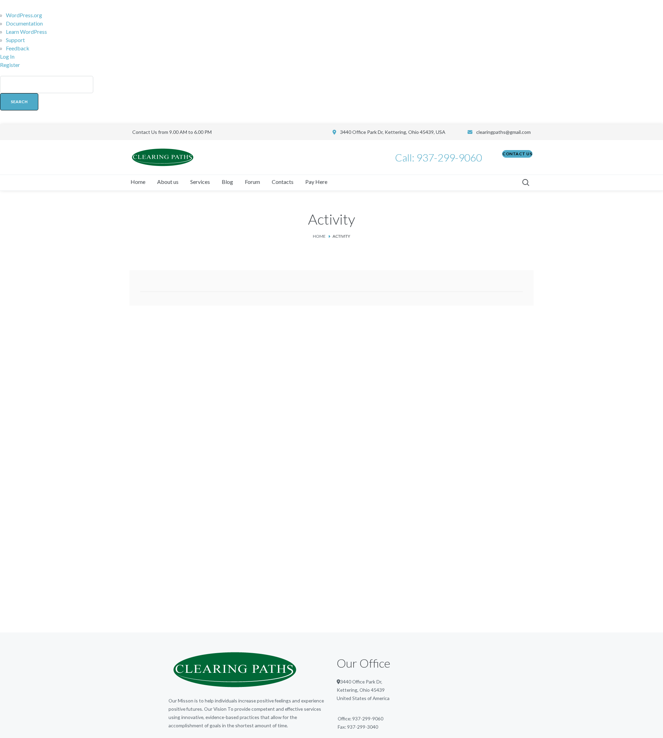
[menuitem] (331, 96)
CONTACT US (517, 153)
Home (319, 236)
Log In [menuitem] (7, 56)
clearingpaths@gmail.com (503, 132)
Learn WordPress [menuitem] (26, 31)
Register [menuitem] (10, 64)
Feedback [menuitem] (17, 48)
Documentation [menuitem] (24, 23)
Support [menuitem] (15, 40)
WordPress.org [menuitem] (24, 15)
